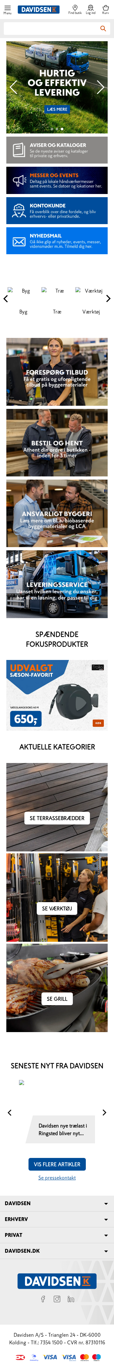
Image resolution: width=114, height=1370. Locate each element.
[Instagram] (57, 1300)
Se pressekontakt (57, 1177)
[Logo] (39, 9)
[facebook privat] (43, 1300)
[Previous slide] (14, 87)
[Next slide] (100, 87)
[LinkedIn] (71, 1300)
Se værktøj (57, 908)
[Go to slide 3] (62, 129)
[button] (7, 10)
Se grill (57, 998)
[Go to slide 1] (52, 129)
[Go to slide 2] (57, 129)
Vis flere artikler (57, 1164)
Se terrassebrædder (57, 818)
